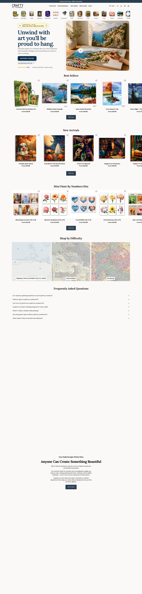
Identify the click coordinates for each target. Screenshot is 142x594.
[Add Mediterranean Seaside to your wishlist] (67, 80)
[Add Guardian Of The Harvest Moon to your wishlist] (67, 135)
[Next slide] (128, 96)
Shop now (71, 487)
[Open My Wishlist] (125, 6)
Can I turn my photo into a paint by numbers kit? (28, 303)
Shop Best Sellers (27, 58)
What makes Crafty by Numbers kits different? (28, 318)
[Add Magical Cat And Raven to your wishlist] (125, 135)
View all (71, 117)
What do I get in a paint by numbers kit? (25, 299)
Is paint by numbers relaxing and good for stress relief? (30, 307)
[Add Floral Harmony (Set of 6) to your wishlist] (125, 191)
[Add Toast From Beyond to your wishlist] (96, 135)
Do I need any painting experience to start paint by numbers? (33, 296)
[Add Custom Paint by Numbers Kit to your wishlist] (39, 80)
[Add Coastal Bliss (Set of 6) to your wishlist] (96, 191)
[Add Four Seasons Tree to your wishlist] (125, 80)
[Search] (117, 6)
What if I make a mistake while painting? (26, 311)
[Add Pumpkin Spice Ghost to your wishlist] (39, 135)
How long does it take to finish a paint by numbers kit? (30, 314)
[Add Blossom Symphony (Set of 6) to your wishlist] (67, 191)
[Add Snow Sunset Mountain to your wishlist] (96, 80)
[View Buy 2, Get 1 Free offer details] (46, 25)
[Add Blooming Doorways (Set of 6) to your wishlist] (39, 191)
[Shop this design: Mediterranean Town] (81, 51)
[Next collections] (128, 14)
